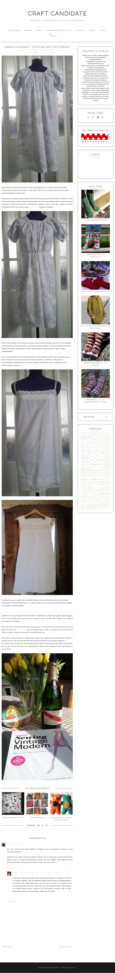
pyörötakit (84, 490)
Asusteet (90, 435)
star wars (93, 494)
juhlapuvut (106, 456)
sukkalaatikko (104, 494)
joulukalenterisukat (87, 456)
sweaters (84, 500)
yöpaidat (103, 509)
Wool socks (96, 509)
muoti (104, 477)
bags (95, 435)
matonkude (97, 475)
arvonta (107, 433)
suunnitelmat (106, 498)
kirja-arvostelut (95, 464)
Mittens (99, 477)
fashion (102, 443)
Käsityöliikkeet (86, 468)
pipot (108, 484)
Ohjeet (103, 30)
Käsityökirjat (105, 466)
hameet (107, 445)
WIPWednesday (86, 509)
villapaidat (84, 507)
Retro (89, 490)
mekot (108, 475)
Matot (103, 475)
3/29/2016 (18, 844)
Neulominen (14, 30)
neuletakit (84, 479)
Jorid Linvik (86, 453)
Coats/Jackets (94, 439)
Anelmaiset (93, 433)
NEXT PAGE (7, 947)
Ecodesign (79, 30)
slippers (108, 492)
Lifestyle (107, 473)
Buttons (98, 437)
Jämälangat (85, 458)
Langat (107, 471)
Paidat (107, 482)
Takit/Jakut (106, 500)
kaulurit (92, 460)
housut (107, 447)
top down (101, 502)
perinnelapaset (99, 484)
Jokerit (108, 451)
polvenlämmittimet (87, 486)
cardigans (106, 437)
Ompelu (39, 30)
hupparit (90, 449)
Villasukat (93, 506)
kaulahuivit (84, 460)
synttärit (91, 500)
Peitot (91, 484)
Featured (107, 443)
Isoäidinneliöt (85, 451)
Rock (93, 490)
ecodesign (106, 441)
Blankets (107, 435)
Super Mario (97, 498)
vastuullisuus (105, 504)
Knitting (106, 464)
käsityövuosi (105, 468)
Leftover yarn (96, 473)
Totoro (83, 504)
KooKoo (83, 466)
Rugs (96, 490)
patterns (84, 484)
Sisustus (101, 492)
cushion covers (85, 441)
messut (83, 477)
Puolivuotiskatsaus (87, 488)
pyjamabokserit (105, 488)
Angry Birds (101, 433)
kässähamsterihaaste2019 (92, 470)
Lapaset (84, 473)
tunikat (91, 504)
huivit (83, 449)
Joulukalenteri (105, 454)
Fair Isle (93, 443)
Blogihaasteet (87, 437)
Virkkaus (28, 30)
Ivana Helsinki (34, 207)
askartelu (83, 435)
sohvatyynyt (85, 494)
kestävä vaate (97, 462)
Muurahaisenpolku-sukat (95, 220)
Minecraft (89, 477)
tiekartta (95, 502)
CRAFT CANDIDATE (57, 13)
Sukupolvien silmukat (97, 496)
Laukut (89, 473)
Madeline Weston (87, 475)
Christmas (84, 439)
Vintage (92, 30)
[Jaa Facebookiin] (42, 825)
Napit (108, 477)
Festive (83, 445)
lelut (102, 473)
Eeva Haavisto (85, 443)
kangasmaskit (106, 458)
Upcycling (97, 504)
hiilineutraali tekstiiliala (98, 447)
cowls (101, 439)
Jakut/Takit (94, 451)
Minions (94, 477)
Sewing (83, 492)
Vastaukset (14, 868)
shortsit (95, 492)
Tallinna (83, 502)
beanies (100, 435)
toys (87, 504)
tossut (108, 502)
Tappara (89, 502)
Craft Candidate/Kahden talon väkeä (32, 873)
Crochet (107, 439)
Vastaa (69, 867)
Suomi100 (89, 498)
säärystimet (98, 500)
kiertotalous (84, 464)
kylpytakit (93, 466)
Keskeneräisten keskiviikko (59, 30)
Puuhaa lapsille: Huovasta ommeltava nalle (61, 819)
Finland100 (89, 445)
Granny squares (98, 445)
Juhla (98, 456)
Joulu (95, 454)
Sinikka (10, 844)
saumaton (102, 490)
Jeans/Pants (101, 451)
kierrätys (107, 462)
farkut (98, 443)
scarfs (108, 490)
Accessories (85, 433)
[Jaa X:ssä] (39, 825)
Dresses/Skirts (97, 441)
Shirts (89, 492)
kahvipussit (96, 458)
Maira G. (72, 967)
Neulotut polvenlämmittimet (95, 291)
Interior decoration (102, 449)
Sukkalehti (84, 496)
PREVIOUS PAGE (65, 947)
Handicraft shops (86, 447)
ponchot (107, 486)
